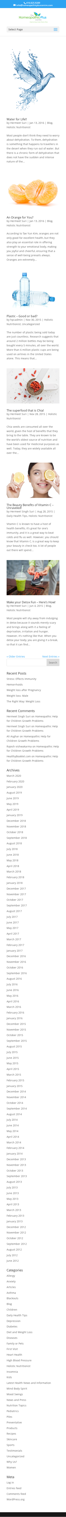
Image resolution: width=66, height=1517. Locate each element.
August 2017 (14, 911)
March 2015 (14, 1074)
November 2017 (16, 894)
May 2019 (12, 804)
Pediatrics (13, 1411)
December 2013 (16, 1159)
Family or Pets (15, 1343)
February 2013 (15, 1215)
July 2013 (12, 1187)
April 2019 (13, 809)
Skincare (12, 1439)
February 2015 (15, 1080)
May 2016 (12, 995)
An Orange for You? (20, 217)
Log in (10, 1482)
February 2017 (15, 945)
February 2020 (15, 781)
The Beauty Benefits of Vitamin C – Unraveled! (30, 506)
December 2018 (16, 821)
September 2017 (17, 905)
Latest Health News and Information (29, 1383)
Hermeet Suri (18, 123)
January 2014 (15, 1153)
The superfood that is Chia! (25, 410)
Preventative (14, 1422)
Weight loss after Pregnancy (24, 690)
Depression (14, 1321)
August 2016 (14, 978)
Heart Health (14, 1354)
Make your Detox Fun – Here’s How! (31, 602)
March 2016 (14, 1007)
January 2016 (15, 1018)
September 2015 (17, 1040)
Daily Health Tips (17, 516)
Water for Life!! (17, 119)
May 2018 (12, 860)
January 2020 (15, 787)
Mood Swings (15, 1394)
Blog (49, 123)
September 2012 (17, 1244)
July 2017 (12, 916)
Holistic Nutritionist (18, 127)
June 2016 (13, 990)
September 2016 (17, 973)
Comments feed (16, 1494)
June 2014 (13, 1125)
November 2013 (16, 1165)
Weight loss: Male (17, 695)
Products (12, 1428)
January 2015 (15, 1086)
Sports (10, 1445)
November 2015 (16, 1029)
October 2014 (15, 1103)
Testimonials (14, 1450)
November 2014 (16, 1097)
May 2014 (12, 1131)
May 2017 (12, 928)
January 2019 (15, 815)
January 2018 (15, 883)
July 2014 (12, 1119)
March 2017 (14, 939)
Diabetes (12, 1326)
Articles (11, 1287)
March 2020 (14, 775)
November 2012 (16, 1232)
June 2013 (13, 1193)
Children (12, 1309)
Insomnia (12, 1371)
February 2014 (15, 1148)
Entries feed (14, 1488)
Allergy (11, 1275)
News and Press (16, 1400)
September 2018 (17, 838)
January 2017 (15, 950)
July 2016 (12, 984)
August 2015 (14, 1046)
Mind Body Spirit (17, 1388)
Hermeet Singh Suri (22, 511)
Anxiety (11, 1281)
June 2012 (13, 1260)
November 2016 (16, 962)
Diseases (12, 1338)
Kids (9, 1377)
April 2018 (13, 866)
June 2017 (13, 922)
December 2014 (16, 1091)
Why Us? (12, 1462)
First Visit (12, 1349)
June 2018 (13, 854)
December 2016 (16, 956)
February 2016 (15, 1012)
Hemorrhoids (15, 684)
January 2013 (15, 1221)
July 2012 (12, 1255)
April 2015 (13, 1069)
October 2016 (15, 967)
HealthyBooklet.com (19, 756)
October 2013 (15, 1170)
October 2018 (15, 832)
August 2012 (14, 1249)
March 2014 (14, 1142)
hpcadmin (16, 319)
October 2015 (15, 1035)
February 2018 (15, 877)
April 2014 (13, 1136)
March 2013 (14, 1210)
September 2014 (17, 1108)
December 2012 (16, 1227)
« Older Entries (16, 656)
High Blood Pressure (19, 1360)
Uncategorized (31, 324)
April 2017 (13, 933)
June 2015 (13, 1058)
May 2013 (12, 1199)
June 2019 (13, 798)
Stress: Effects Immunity (21, 679)
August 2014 (14, 1114)
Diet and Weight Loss (19, 1332)
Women (11, 1467)
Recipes (11, 1433)
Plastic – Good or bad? (22, 316)
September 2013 (17, 1176)
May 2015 (12, 1063)
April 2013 (13, 1204)
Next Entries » (50, 656)
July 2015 (12, 1052)
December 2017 (16, 888)
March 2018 (14, 871)
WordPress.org (16, 1499)
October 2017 (15, 899)
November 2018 (16, 826)
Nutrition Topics (16, 1405)
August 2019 (14, 792)
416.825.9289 (33, 2)
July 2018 (12, 849)
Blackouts (12, 1298)
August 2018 (14, 843)
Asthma (11, 1292)
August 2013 (14, 1181)
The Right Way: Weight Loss (23, 701)
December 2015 (16, 1024)
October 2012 (15, 1238)
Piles (9, 1416)
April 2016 (13, 1001)
